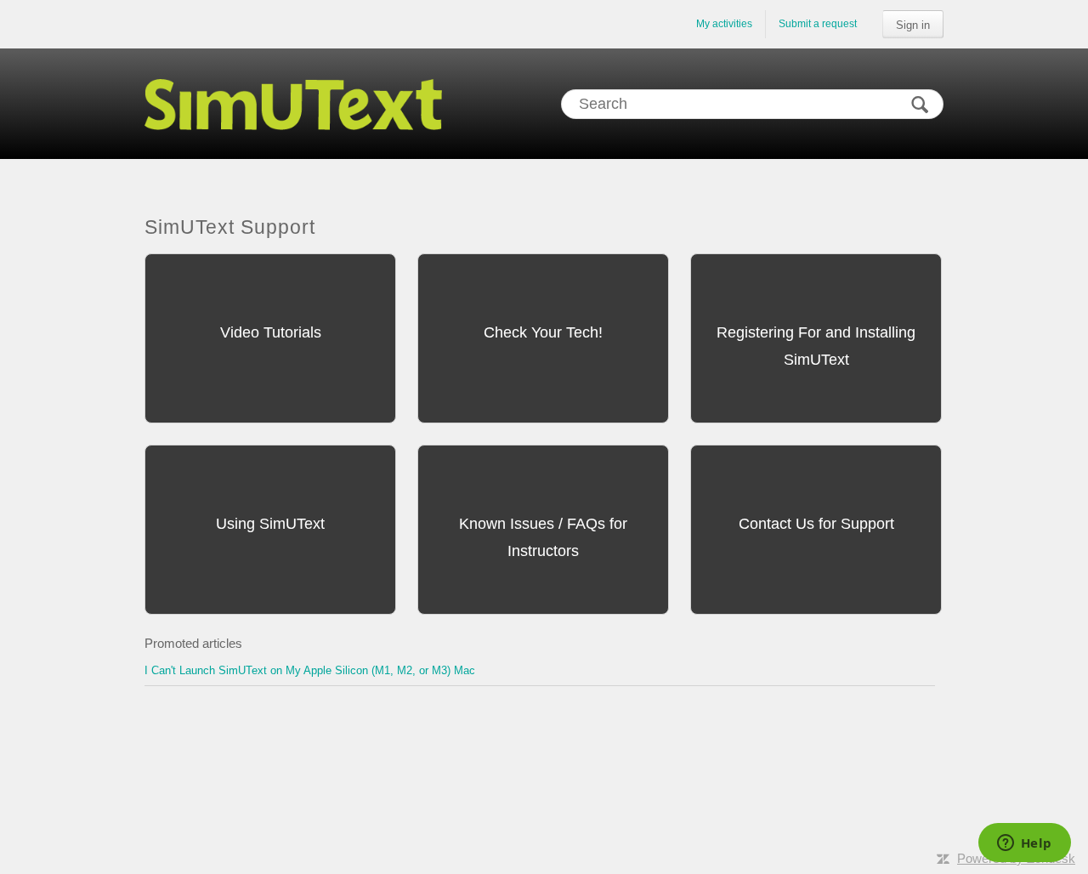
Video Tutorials (270, 332)
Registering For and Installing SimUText (816, 346)
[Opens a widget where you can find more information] (1024, 844)
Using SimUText (270, 523)
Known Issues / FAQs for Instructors (543, 537)
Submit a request (818, 24)
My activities (724, 24)
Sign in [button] (913, 25)
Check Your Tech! (543, 332)
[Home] (293, 103)
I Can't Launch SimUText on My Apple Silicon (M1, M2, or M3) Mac (309, 670)
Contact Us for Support (816, 523)
